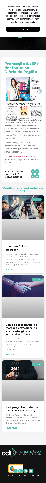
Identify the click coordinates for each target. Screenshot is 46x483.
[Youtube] (31, 471)
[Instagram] (15, 471)
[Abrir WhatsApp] (39, 476)
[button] (33, 171)
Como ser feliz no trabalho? (17, 248)
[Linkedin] (25, 471)
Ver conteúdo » (12, 270)
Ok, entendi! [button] (23, 29)
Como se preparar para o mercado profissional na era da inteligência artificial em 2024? (21, 329)
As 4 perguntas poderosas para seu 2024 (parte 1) (23, 408)
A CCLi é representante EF (17, 156)
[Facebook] (20, 471)
